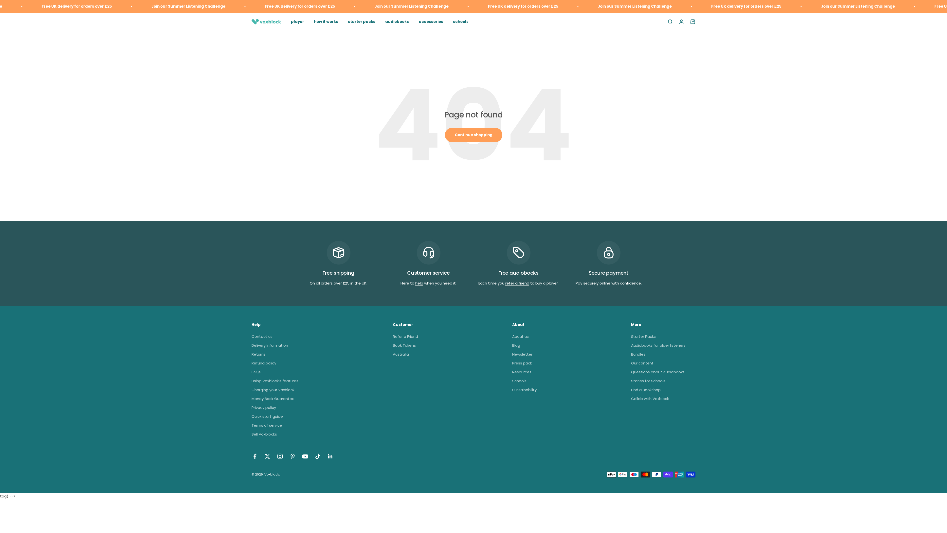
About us (520, 336)
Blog (516, 345)
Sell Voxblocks (264, 434)
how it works (326, 21)
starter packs (361, 21)
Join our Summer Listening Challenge (165, 6)
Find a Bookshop (646, 389)
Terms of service (267, 425)
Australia (401, 354)
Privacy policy (264, 407)
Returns (259, 354)
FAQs (256, 372)
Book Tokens (404, 345)
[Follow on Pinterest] (292, 456)
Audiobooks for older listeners (658, 345)
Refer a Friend (405, 336)
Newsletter (522, 354)
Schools (519, 380)
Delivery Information (270, 345)
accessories (431, 21)
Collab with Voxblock (650, 398)
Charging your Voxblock (273, 389)
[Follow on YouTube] (305, 456)
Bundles (638, 354)
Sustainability (524, 389)
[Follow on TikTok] (317, 456)
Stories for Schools (648, 380)
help (419, 283)
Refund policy (264, 363)
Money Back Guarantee (273, 398)
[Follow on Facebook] (255, 456)
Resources (521, 372)
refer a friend (517, 283)
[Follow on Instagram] (280, 456)
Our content (642, 363)
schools (461, 21)
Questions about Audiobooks (658, 372)
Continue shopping (473, 134)
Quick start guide (267, 416)
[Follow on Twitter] (267, 456)
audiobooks (397, 21)
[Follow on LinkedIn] (330, 456)
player (297, 21)
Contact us (262, 336)
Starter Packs (643, 336)
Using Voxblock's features (275, 380)
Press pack (522, 363)
